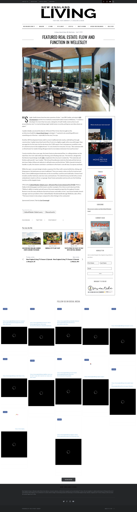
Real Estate (71, 32)
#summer (21, 322)
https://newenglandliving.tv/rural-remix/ (67, 372)
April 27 (127, 419)
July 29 (72, 348)
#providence (60, 324)
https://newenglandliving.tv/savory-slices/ (40, 322)
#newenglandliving (7, 322)
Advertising (34, 1)
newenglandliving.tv (11, 348)
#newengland (15, 322)
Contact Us (25, 1)
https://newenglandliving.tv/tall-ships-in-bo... (14, 376)
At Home (57, 32)
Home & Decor (62, 32)
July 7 (18, 401)
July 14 (126, 358)
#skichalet (74, 436)
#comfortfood (33, 325)
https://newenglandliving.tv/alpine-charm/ (67, 434)
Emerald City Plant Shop (52, 248)
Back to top (108, 508)
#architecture (70, 374)
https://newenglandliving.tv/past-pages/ (94, 376)
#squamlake (68, 376)
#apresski (69, 436)
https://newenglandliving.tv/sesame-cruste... (123, 325)
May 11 (99, 409)
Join (100, 273)
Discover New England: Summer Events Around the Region (31, 249)
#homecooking (41, 325)
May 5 (45, 410)
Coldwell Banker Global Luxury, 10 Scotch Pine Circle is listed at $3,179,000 (52, 185)
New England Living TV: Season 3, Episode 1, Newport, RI (39, 259)
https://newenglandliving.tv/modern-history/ (68, 321)
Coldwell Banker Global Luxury (33, 212)
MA (67, 32)
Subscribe (52, 1)
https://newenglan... (20, 428)
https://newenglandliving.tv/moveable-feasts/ (122, 383)
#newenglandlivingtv (35, 324)
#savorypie (43, 324)
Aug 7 (18, 348)
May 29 (72, 409)
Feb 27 (72, 469)
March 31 (19, 462)
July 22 (99, 349)
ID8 (43, 158)
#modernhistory (71, 322)
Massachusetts (50, 212)
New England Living (11, 346)
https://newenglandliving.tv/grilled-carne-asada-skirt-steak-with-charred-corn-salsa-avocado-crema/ (41, 376)
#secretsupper (124, 386)
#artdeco (66, 324)
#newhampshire (61, 376)
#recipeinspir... (48, 325)
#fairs (4, 324)
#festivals (8, 324)
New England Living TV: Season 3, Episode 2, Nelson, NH (66, 259)
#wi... (78, 436)
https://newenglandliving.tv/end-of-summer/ (14, 321)
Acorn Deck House (42, 133)
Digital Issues (43, 1)
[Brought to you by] (100, 289)
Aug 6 (45, 350)
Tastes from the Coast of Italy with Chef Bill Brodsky (74, 249)
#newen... (131, 386)
